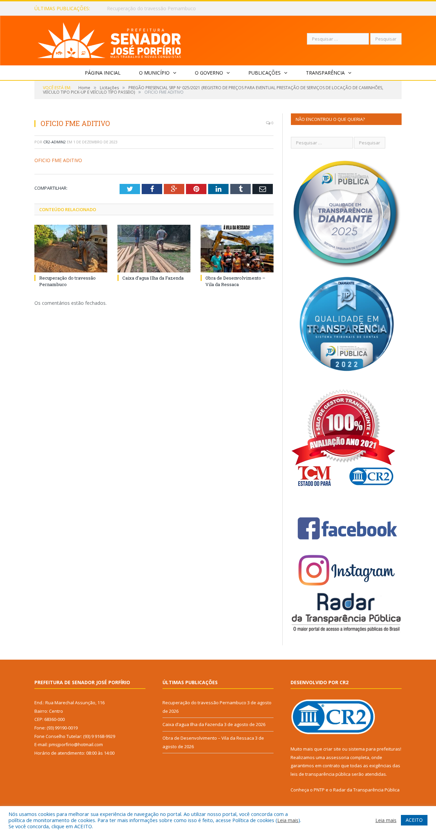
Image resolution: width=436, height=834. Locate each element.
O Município (154, 72)
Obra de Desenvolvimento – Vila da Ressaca (235, 281)
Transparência (325, 72)
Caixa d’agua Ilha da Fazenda (139, 8)
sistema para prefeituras (374, 749)
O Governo (209, 72)
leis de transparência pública (321, 774)
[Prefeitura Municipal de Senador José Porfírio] (109, 39)
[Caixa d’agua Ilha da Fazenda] (154, 248)
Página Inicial (103, 72)
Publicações (264, 72)
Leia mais (287, 820)
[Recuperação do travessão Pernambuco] (70, 248)
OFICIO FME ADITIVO (58, 160)
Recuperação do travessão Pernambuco (204, 702)
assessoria (337, 757)
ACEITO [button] (414, 820)
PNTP (319, 790)
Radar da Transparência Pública (366, 790)
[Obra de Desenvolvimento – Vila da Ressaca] (237, 248)
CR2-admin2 (54, 141)
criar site (332, 749)
